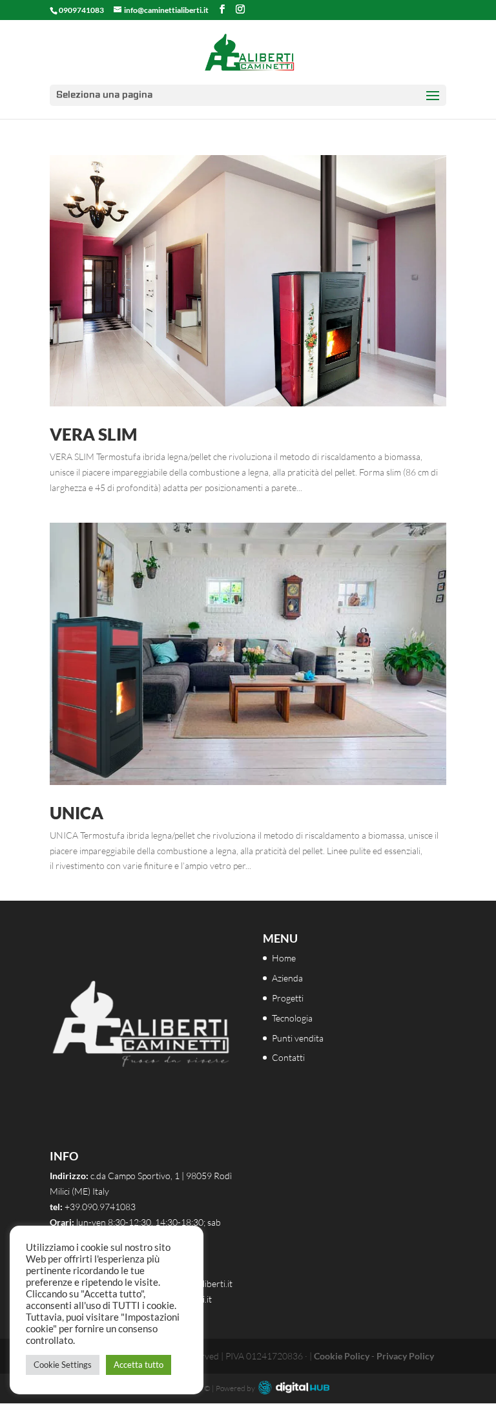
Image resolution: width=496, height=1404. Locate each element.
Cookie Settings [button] (63, 1364)
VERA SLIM (93, 434)
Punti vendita (298, 1037)
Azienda (287, 977)
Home (284, 957)
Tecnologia (292, 1017)
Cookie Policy (341, 1355)
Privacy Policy (405, 1355)
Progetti (288, 997)
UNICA (76, 812)
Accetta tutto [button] (138, 1364)
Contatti (288, 1057)
